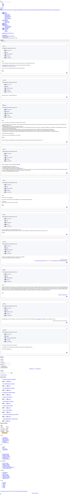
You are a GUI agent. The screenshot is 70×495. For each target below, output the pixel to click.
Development (34, 9)
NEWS (5, 23)
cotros (7, 220)
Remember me (4, 366)
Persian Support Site (55, 260)
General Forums (9, 9)
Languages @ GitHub (6, 456)
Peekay (7, 309)
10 (67, 328)
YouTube (4, 485)
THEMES (5, 24)
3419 (9, 251)
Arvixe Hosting (17, 491)
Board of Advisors (6, 439)
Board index (5, 35)
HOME (5, 12)
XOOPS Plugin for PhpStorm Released (9, 392)
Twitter (4, 487)
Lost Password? (38, 368)
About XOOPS (7, 14)
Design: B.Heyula (35, 493)
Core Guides (5, 448)
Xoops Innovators (6, 440)
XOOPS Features (8, 16)
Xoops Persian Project (63, 260)
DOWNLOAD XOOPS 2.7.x (9, 33)
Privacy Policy (8, 491)
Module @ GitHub (8, 26)
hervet (7, 52)
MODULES (6, 25)
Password (2, 364)
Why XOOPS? (7, 15)
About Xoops (5, 437)
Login (6, 30)
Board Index (7, 21)
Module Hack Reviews (48, 9)
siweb (7, 155)
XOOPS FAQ (6, 28)
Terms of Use (2, 491)
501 (9, 115)
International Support (40, 9)
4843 (9, 90)
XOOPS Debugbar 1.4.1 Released (8, 401)
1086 (9, 339)
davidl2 (7, 86)
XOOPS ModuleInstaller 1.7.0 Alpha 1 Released (10, 418)
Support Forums (5, 457)
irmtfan (7, 247)
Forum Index (4, 9)
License (6, 19)
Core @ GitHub (5, 463)
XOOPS (5, 13)
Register (6, 31)
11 (8, 224)
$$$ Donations (5, 472)
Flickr (4, 484)
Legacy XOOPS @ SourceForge (8, 467)
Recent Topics (7, 22)
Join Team (4, 473)
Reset (6, 367)
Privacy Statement (8, 18)
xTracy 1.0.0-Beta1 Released (7, 410)
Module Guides (5, 449)
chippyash (7, 111)
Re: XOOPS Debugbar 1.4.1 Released (9, 383)
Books (4, 446)
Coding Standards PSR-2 (7, 468)
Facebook (4, 482)
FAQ (3, 447)
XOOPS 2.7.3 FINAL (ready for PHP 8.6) (9, 379)
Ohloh (4, 486)
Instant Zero (6, 65)
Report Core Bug (6, 478)
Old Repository (7, 27)
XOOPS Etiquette (6, 442)
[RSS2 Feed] (24, 491)
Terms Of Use (7, 17)
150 (9, 159)
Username (2, 361)
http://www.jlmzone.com (63, 294)
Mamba (10, 381)
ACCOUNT (6, 29)
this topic (18, 164)
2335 (9, 313)
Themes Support (28, 9)
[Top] (66, 72)
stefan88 (7, 336)
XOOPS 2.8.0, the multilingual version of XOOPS (10, 414)
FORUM (5, 20)
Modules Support (22, 9)
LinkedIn (4, 483)
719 (9, 279)
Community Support (15, 9)
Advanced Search (3, 374)
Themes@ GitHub (6, 465)
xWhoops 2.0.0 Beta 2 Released (8, 405)
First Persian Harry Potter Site (40, 260)
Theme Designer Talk (56, 9)
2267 (9, 55)
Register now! (31, 368)
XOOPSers (5, 441)
